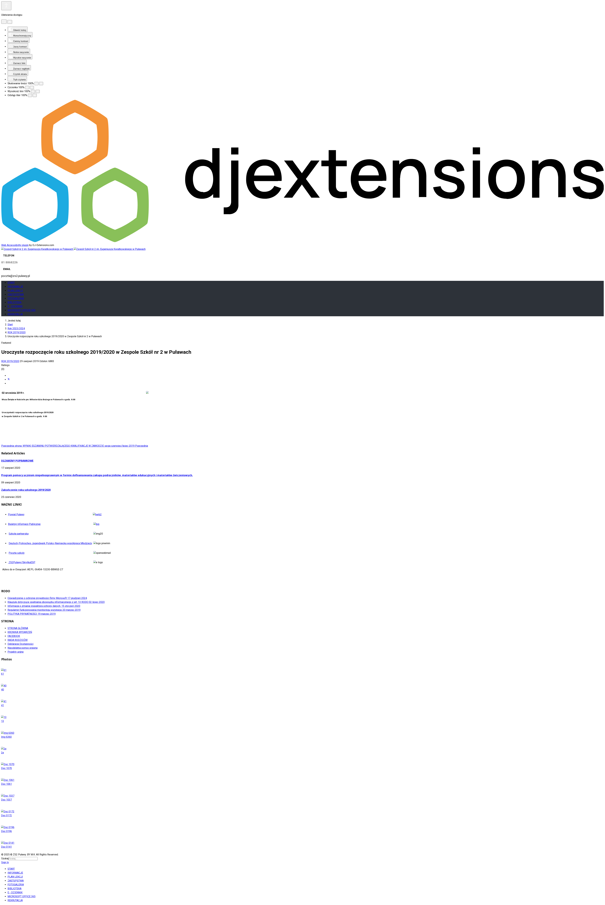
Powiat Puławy (16, 514)
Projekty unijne (16, 651)
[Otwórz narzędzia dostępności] (6, 5)
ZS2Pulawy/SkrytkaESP (21, 562)
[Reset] (4, 22)
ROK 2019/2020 (10, 361)
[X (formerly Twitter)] (9, 379)
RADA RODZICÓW (18, 640)
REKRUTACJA (15, 314)
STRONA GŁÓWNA (18, 628)
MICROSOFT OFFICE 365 (21, 310)
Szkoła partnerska (19, 533)
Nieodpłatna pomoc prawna (22, 647)
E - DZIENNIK (15, 306)
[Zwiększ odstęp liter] (35, 95)
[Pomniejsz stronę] (36, 83)
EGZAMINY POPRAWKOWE (17, 460)
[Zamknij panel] (9, 22)
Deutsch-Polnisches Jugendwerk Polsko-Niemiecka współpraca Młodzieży (50, 543)
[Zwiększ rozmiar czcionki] (32, 87)
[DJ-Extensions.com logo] (302, 241)
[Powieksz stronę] (41, 83)
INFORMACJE (15, 286)
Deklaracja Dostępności (20, 643)
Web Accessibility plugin (15, 245)
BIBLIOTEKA (14, 302)
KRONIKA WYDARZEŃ (20, 632)
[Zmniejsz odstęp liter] (30, 95)
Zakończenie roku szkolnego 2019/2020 (26, 490)
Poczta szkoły (17, 552)
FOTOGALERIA (16, 298)
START (11, 282)
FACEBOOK (14, 636)
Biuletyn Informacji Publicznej (24, 524)
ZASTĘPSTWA (16, 294)
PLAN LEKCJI (15, 290)
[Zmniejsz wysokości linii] (33, 91)
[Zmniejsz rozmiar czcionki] (27, 87)
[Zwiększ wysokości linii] (38, 91)
